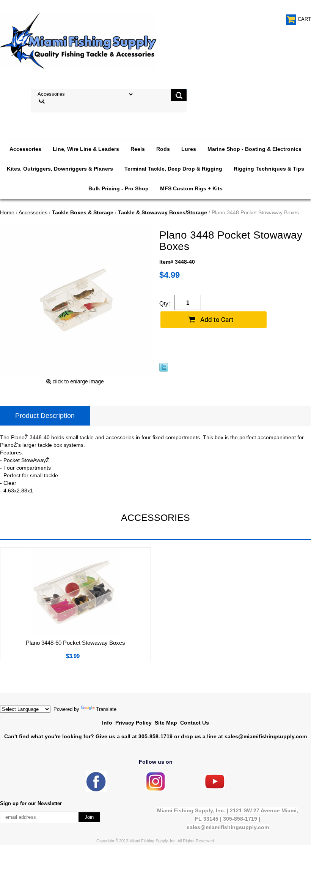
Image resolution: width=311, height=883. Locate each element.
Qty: (164, 303)
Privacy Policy (133, 723)
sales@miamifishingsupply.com (266, 736)
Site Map (166, 723)
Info (107, 723)
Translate (106, 709)
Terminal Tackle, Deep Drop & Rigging (173, 169)
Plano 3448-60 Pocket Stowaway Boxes (75, 642)
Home (7, 212)
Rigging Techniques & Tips (269, 169)
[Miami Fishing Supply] (96, 790)
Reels (137, 149)
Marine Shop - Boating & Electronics (254, 149)
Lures (188, 149)
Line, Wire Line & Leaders (86, 149)
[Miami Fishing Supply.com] (214, 787)
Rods (163, 149)
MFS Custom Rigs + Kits (191, 188)
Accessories (25, 149)
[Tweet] (163, 370)
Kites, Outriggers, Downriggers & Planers (60, 169)
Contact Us (194, 723)
